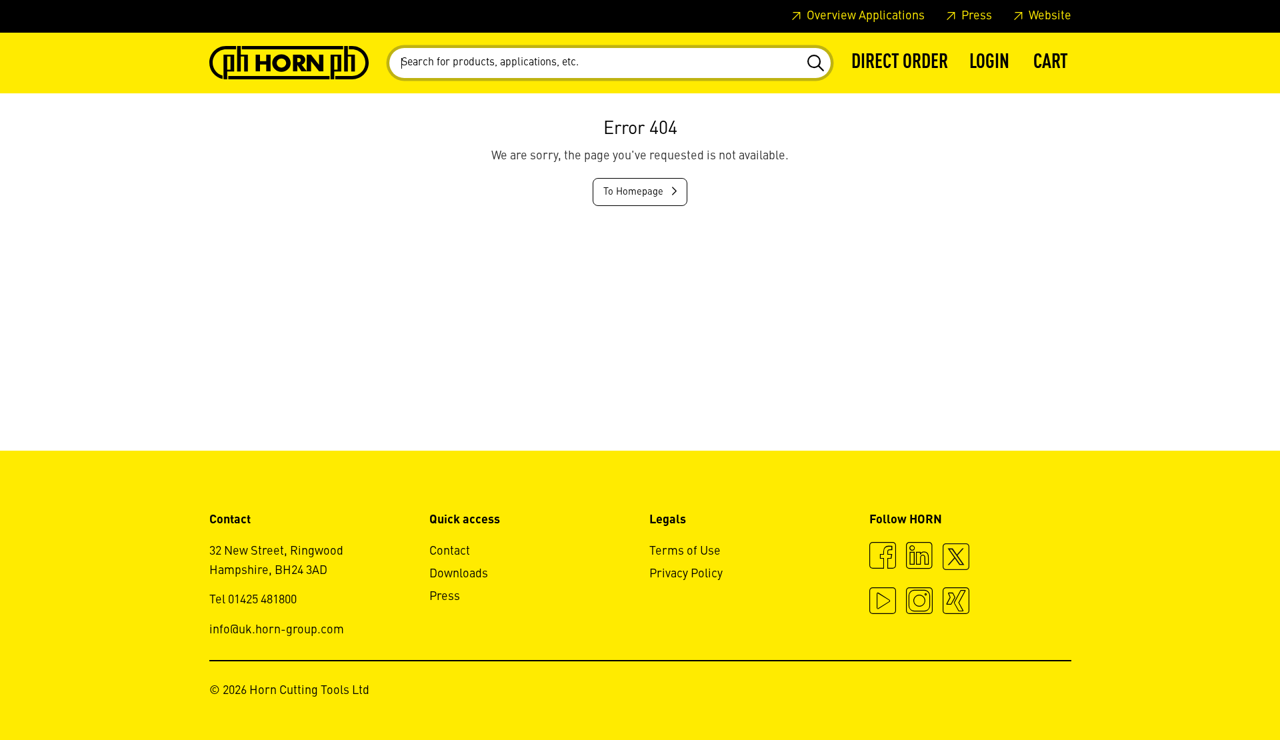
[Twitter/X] (956, 562)
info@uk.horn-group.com (276, 630)
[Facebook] (882, 557)
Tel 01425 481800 (253, 600)
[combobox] (610, 63)
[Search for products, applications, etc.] (815, 63)
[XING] (956, 602)
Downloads (458, 574)
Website (1048, 16)
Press (975, 16)
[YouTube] (882, 602)
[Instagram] (919, 602)
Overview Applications (864, 16)
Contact (449, 551)
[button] (989, 63)
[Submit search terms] (815, 63)
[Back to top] (1219, 693)
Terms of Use (685, 551)
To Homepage (634, 192)
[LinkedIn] (919, 557)
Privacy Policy (686, 574)
